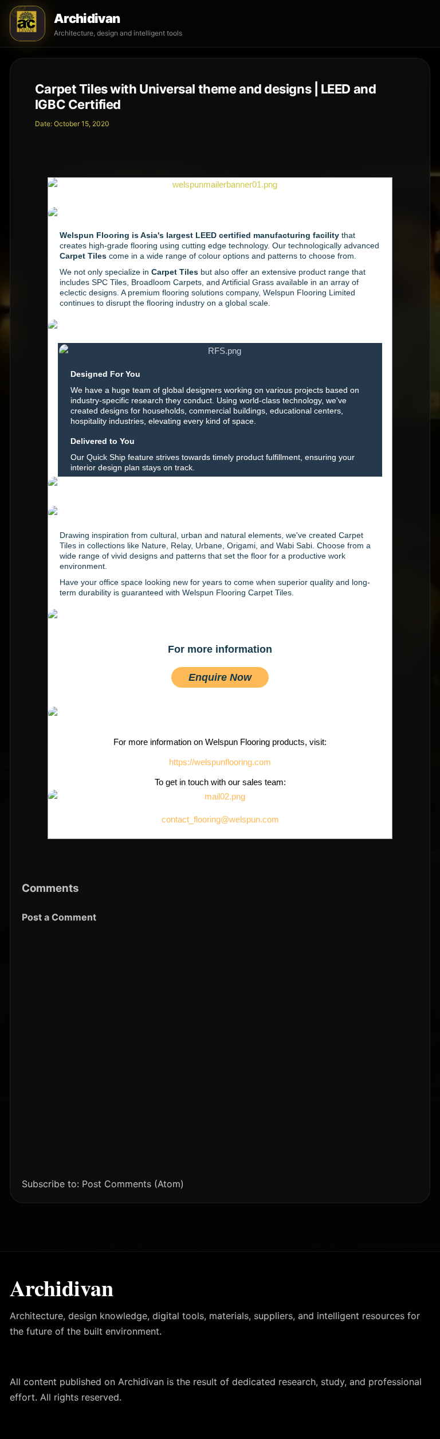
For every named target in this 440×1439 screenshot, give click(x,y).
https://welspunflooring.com (220, 762)
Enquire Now (220, 677)
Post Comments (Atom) (133, 1184)
